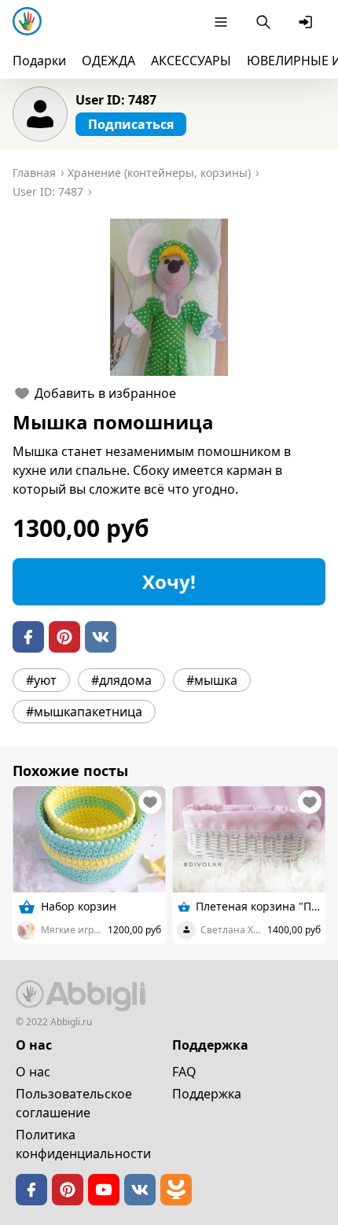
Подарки (39, 60)
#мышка (211, 680)
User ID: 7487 (115, 100)
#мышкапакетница (84, 711)
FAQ (184, 1071)
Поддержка (206, 1093)
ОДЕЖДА (108, 60)
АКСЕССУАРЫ (191, 60)
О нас (33, 1071)
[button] (169, 297)
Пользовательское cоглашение (74, 1103)
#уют (41, 680)
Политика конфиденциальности (83, 1144)
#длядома (121, 680)
